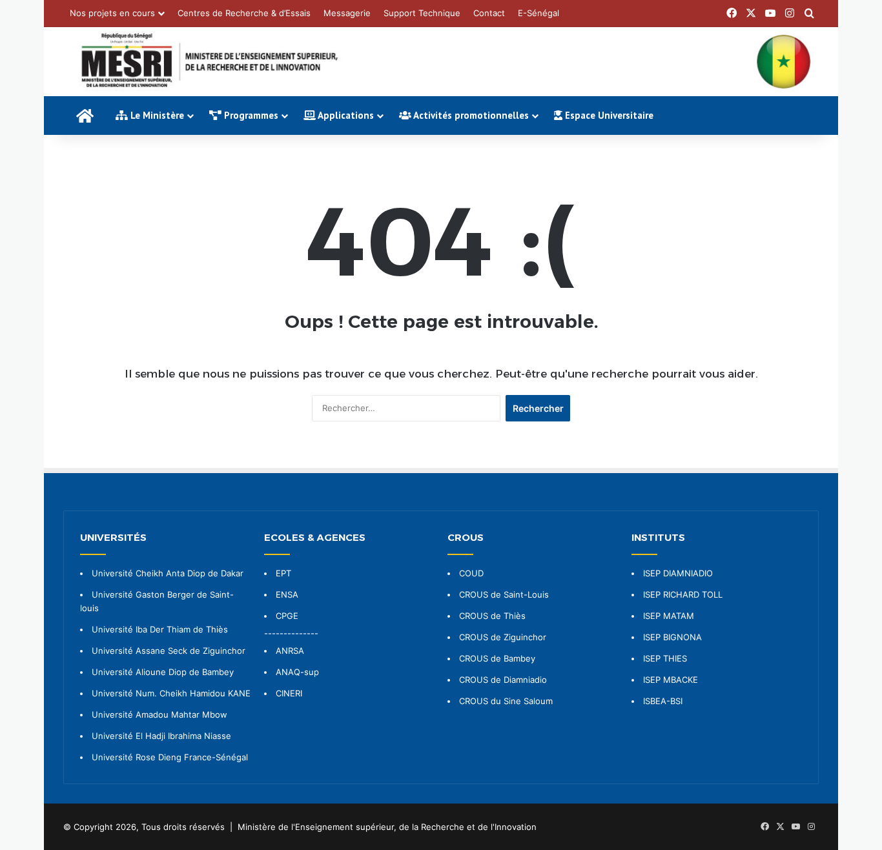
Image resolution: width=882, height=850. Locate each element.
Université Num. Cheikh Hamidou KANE (171, 693)
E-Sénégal (538, 13)
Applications (345, 115)
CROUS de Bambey (497, 658)
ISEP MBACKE (670, 679)
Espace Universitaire (607, 115)
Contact (489, 13)
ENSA (287, 594)
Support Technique (422, 13)
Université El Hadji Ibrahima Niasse (161, 736)
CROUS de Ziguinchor (502, 637)
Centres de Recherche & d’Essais (244, 13)
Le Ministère (156, 115)
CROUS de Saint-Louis (504, 594)
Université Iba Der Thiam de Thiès (160, 629)
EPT (283, 573)
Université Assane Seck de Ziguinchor (168, 650)
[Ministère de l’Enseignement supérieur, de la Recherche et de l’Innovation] (441, 61)
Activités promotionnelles (470, 115)
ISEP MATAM (668, 616)
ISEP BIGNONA (672, 637)
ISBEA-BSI (662, 701)
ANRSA (290, 650)
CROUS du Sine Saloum (506, 701)
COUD (471, 573)
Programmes (249, 115)
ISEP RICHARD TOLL (683, 594)
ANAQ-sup (297, 672)
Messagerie (347, 13)
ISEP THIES (665, 658)
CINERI (289, 693)
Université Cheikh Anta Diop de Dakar (167, 573)
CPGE (287, 616)
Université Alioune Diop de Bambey (163, 672)
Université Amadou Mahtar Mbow (159, 714)
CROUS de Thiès (492, 616)
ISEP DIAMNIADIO (678, 573)
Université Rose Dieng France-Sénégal (170, 757)
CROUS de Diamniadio (503, 679)
